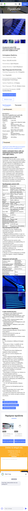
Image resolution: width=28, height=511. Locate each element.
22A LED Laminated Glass (10, 402)
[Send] (26, 508)
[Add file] (2, 508)
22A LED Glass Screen (9, 408)
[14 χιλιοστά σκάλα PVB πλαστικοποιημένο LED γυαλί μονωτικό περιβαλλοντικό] (14, 27)
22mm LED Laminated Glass (11, 405)
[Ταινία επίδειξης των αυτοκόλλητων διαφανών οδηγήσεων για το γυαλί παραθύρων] (6, 426)
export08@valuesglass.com (9, 1)
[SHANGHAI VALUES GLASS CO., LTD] (6, 4)
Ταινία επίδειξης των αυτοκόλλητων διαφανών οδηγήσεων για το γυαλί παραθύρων (7, 435)
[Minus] (26, 474)
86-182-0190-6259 (23, 1)
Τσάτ (25, 4)
